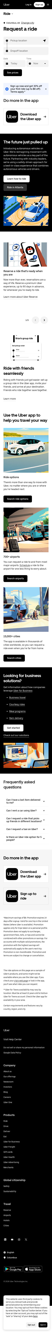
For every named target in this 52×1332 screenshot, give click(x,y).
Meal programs (17, 711)
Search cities (14, 658)
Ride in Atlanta (15, 187)
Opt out (31, 1325)
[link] (26, 89)
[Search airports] (26, 530)
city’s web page (21, 981)
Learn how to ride (16, 178)
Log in (28, 4)
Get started (13, 728)
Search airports (15, 578)
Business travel (17, 697)
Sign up (39, 4)
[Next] (44, 320)
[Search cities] (26, 609)
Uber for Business (22, 690)
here (35, 1316)
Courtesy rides (17, 704)
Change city (27, 22)
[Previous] (35, 320)
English (10, 1252)
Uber (6, 4)
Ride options (11, 477)
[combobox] (10, 40)
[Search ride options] (26, 450)
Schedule (25, 565)
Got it (43, 1325)
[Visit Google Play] (13, 1269)
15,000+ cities (11, 636)
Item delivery (16, 718)
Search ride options (17, 499)
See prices (12, 72)
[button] (44, 40)
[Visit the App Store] (33, 1269)
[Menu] (48, 4)
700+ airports (11, 556)
